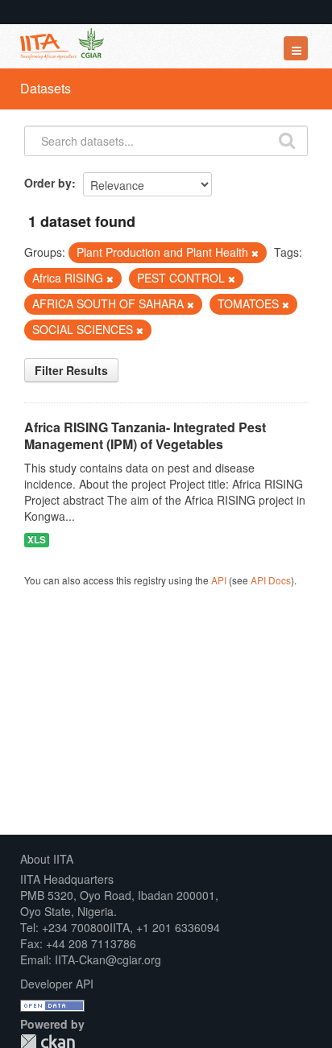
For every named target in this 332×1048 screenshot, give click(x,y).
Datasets (45, 88)
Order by (48, 183)
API (218, 580)
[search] (287, 139)
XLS (36, 540)
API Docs (271, 580)
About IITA (46, 859)
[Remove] (255, 252)
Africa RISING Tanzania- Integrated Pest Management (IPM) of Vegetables (145, 435)
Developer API (56, 984)
